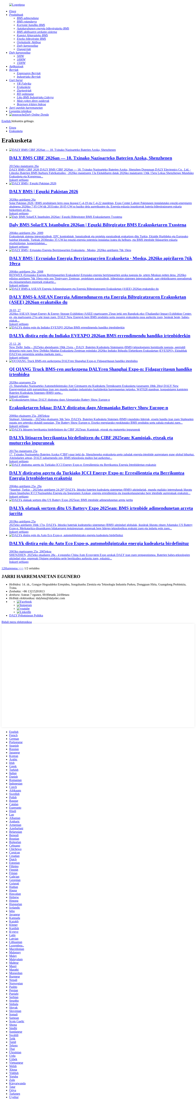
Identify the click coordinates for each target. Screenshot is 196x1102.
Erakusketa (16, 131)
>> (22, 568)
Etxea (12, 127)
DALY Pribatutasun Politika (26, 615)
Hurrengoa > (12, 568)
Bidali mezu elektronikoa (17, 622)
